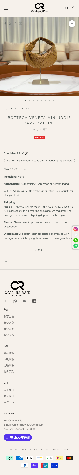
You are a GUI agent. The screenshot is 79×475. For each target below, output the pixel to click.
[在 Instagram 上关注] (5, 301)
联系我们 (9, 396)
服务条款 (9, 371)
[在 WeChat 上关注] (24, 301)
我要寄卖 (9, 322)
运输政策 (9, 365)
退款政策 (9, 359)
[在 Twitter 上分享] (10, 23)
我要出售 (9, 316)
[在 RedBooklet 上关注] (34, 301)
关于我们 (9, 390)
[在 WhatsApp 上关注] (15, 301)
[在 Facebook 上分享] (5, 23)
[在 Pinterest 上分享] (15, 23)
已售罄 (39, 250)
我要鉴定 (9, 328)
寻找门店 (9, 402)
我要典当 (9, 335)
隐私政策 (9, 353)
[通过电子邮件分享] (20, 23)
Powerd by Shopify (55, 449)
